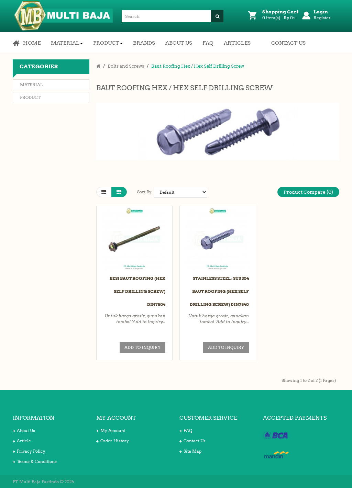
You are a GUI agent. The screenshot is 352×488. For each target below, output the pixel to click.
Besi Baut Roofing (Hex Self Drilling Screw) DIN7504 (137, 291)
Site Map (192, 451)
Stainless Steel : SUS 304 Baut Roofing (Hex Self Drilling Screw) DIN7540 (219, 291)
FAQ (188, 430)
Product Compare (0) (308, 192)
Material (31, 84)
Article (24, 440)
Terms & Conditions (37, 461)
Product (30, 97)
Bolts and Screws (126, 66)
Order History (114, 440)
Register (322, 17)
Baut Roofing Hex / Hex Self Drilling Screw (197, 66)
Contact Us (195, 440)
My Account (112, 430)
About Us (26, 430)
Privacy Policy (31, 451)
